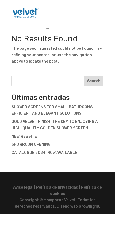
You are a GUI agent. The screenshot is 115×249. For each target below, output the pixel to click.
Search (94, 81)
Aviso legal (23, 187)
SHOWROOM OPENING (31, 144)
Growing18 (89, 206)
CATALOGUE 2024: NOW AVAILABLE (44, 152)
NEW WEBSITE (24, 136)
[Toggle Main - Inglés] (86, 10)
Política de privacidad (57, 187)
